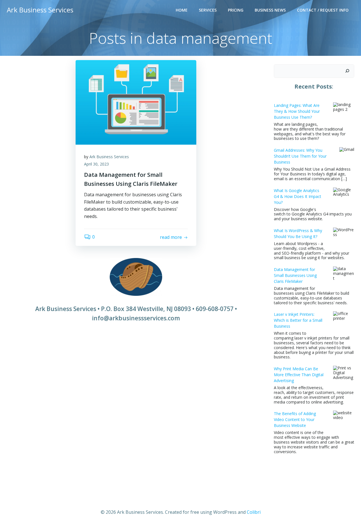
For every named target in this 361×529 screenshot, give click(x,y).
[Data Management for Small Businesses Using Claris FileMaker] (136, 102)
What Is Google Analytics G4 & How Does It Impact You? (297, 196)
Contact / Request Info (323, 10)
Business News (270, 10)
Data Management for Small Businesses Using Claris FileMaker (295, 275)
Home (182, 10)
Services (208, 10)
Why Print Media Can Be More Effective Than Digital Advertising (298, 374)
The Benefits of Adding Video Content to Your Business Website (295, 419)
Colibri (254, 512)
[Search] (347, 71)
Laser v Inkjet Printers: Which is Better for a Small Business (298, 320)
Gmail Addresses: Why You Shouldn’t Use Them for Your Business (300, 156)
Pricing (235, 10)
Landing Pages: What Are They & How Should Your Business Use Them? (297, 111)
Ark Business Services (109, 156)
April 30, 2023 (96, 164)
